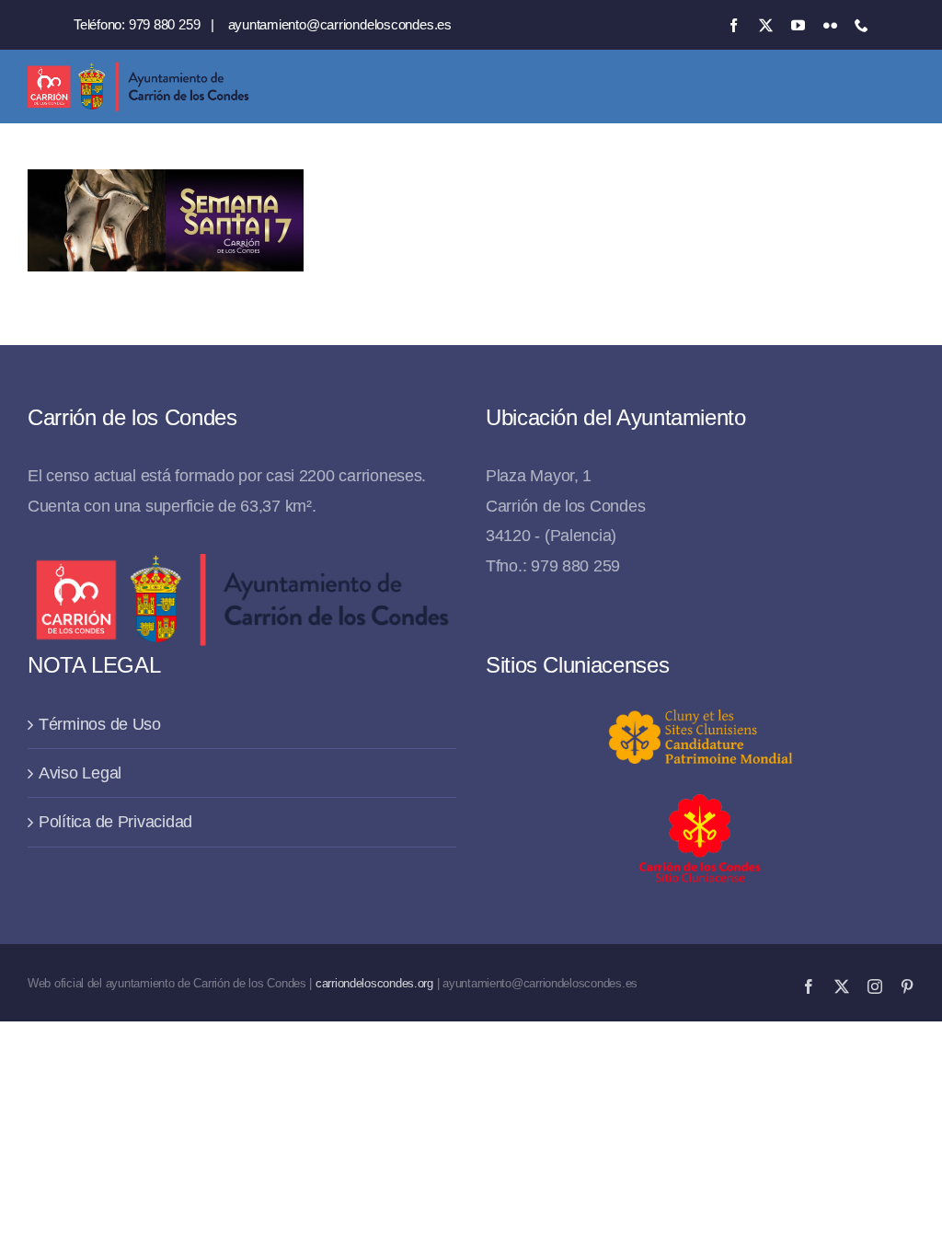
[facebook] (734, 25)
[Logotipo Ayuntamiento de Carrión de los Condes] (138, 69)
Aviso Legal (80, 773)
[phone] (861, 25)
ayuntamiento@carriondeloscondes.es (340, 24)
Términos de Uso (100, 724)
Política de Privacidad (115, 822)
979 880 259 (165, 24)
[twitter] (766, 25)
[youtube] (798, 25)
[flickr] (830, 25)
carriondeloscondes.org (374, 983)
